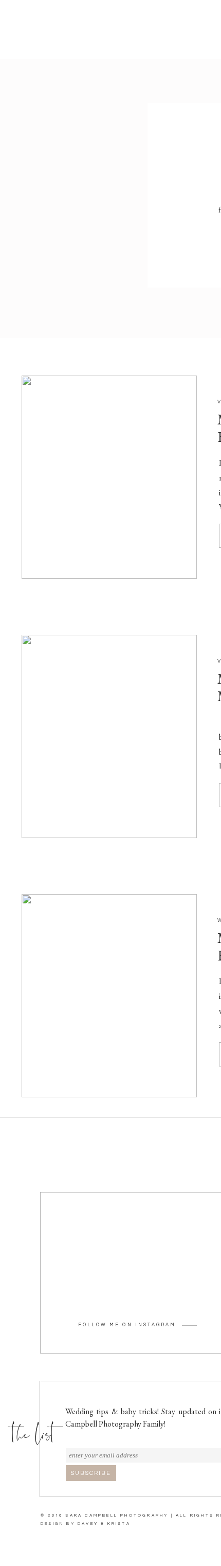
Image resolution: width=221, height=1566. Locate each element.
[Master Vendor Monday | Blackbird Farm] (109, 477)
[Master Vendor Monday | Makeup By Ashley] (109, 736)
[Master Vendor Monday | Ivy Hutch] (109, 995)
